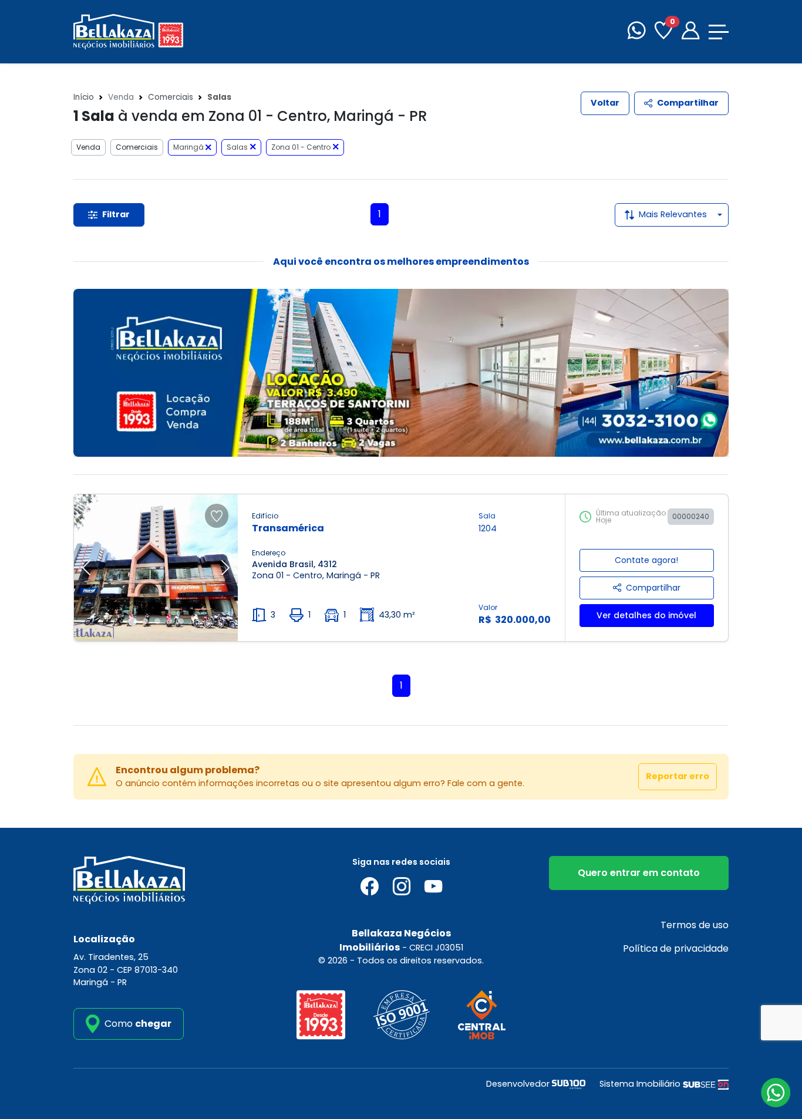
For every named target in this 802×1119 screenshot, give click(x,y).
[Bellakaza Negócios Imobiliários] (128, 31)
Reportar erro (677, 776)
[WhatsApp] (636, 32)
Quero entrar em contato (639, 872)
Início (83, 97)
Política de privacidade (676, 948)
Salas (237, 147)
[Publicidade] (401, 373)
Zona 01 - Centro (301, 147)
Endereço (268, 553)
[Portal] (690, 32)
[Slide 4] (169, 621)
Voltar (605, 103)
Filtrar (116, 214)
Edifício (265, 516)
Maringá (189, 147)
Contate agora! (646, 560)
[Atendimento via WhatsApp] (775, 1092)
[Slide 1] (132, 621)
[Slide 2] (146, 621)
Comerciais (170, 97)
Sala (487, 516)
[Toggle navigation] (719, 32)
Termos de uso (695, 925)
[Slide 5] (181, 621)
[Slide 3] (157, 621)
